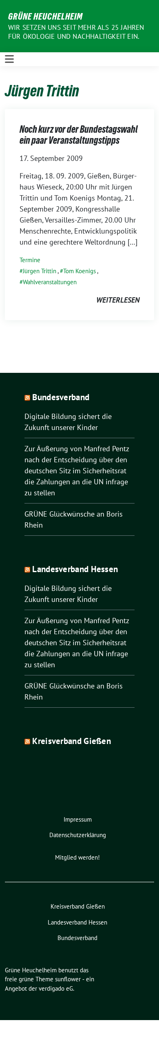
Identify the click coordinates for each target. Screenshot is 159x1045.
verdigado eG (56, 988)
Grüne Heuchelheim (45, 16)
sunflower (68, 979)
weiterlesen (117, 300)
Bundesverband (60, 397)
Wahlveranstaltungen (50, 282)
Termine (30, 260)
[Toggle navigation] (9, 59)
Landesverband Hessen (75, 569)
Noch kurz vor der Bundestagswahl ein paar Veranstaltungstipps (79, 135)
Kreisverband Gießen (71, 740)
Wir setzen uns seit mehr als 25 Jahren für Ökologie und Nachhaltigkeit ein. (76, 32)
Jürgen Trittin (39, 271)
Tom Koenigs (79, 271)
